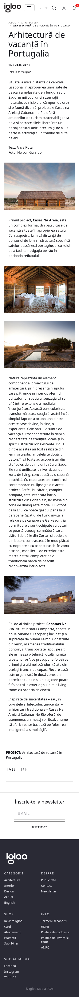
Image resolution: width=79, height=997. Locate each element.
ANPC (45, 947)
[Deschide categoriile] (29, 7)
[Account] (64, 8)
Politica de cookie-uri (55, 932)
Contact (46, 886)
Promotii (10, 938)
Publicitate (48, 880)
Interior (9, 886)
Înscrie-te (39, 827)
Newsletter (48, 891)
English (9, 902)
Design (9, 891)
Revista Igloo (13, 921)
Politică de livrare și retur (55, 940)
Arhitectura (29, 22)
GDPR (45, 927)
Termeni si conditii (54, 921)
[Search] (54, 8)
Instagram (11, 972)
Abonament (12, 932)
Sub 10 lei (11, 943)
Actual (8, 897)
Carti (7, 927)
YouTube (10, 977)
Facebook (10, 966)
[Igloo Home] (12, 8)
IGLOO (12, 22)
